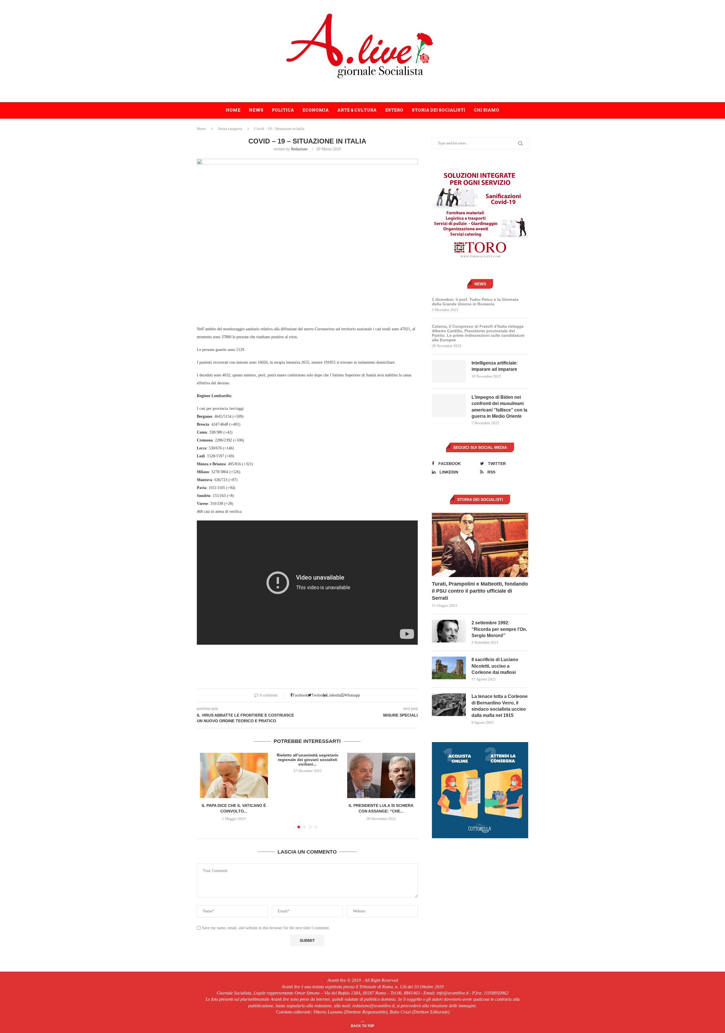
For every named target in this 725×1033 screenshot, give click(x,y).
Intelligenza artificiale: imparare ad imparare (495, 366)
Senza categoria (230, 129)
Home (233, 110)
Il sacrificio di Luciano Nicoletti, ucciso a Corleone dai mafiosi (495, 666)
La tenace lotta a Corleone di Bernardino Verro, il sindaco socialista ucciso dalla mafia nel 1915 (500, 706)
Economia (315, 110)
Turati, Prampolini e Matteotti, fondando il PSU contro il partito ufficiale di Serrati (480, 591)
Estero (394, 110)
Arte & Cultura (357, 110)
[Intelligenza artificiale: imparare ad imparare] (449, 371)
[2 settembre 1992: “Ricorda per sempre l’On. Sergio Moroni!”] (449, 631)
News (256, 110)
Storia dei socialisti (438, 110)
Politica (283, 110)
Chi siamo (486, 110)
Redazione (299, 149)
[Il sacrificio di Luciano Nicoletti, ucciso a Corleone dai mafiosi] (449, 668)
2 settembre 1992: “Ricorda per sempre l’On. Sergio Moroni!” (499, 629)
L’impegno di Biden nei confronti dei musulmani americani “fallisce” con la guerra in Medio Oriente (499, 407)
